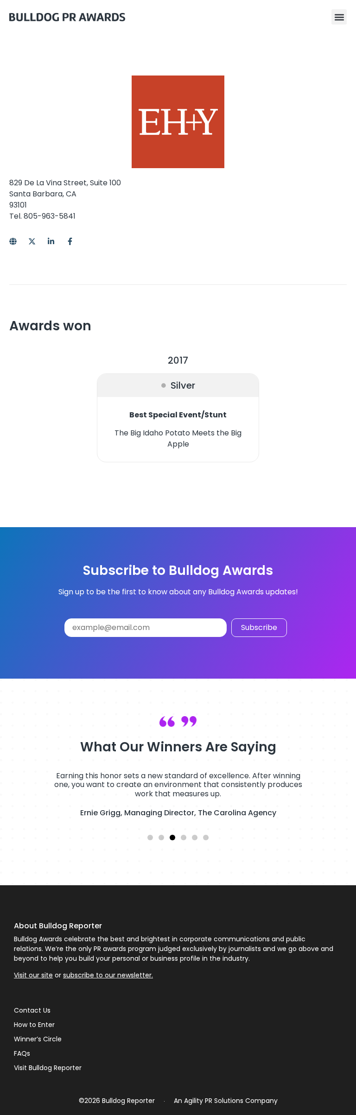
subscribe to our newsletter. (108, 975)
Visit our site (33, 975)
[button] (339, 17)
